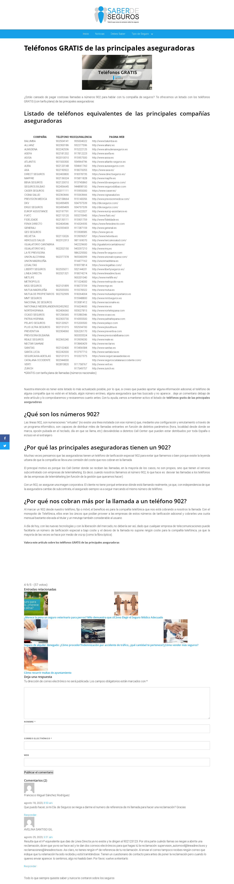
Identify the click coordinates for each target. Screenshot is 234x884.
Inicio (86, 33)
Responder (30, 814)
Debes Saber (118, 33)
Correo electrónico (38, 738)
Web (26, 755)
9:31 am (48, 837)
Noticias (99, 33)
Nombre (29, 722)
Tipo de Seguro (140, 33)
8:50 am (48, 803)
